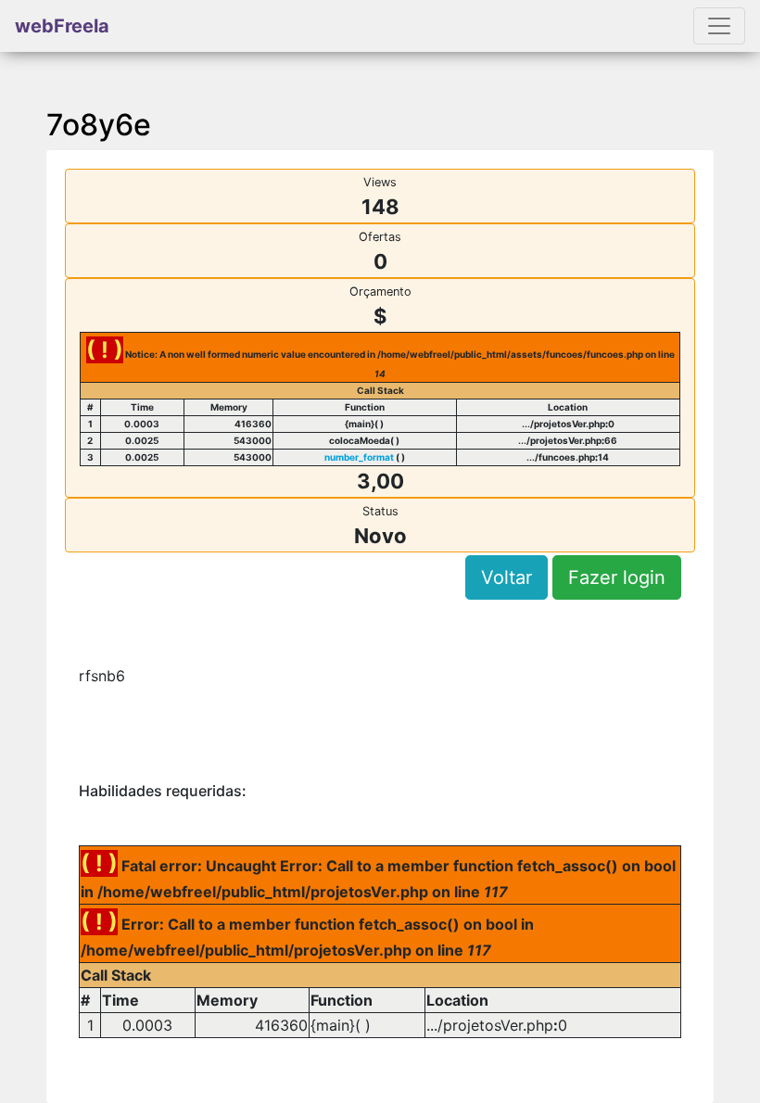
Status (380, 511)
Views (380, 182)
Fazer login (616, 577)
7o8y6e (98, 125)
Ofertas (380, 237)
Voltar (506, 577)
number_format (359, 457)
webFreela (62, 26)
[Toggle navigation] (719, 25)
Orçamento (380, 291)
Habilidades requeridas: (163, 791)
